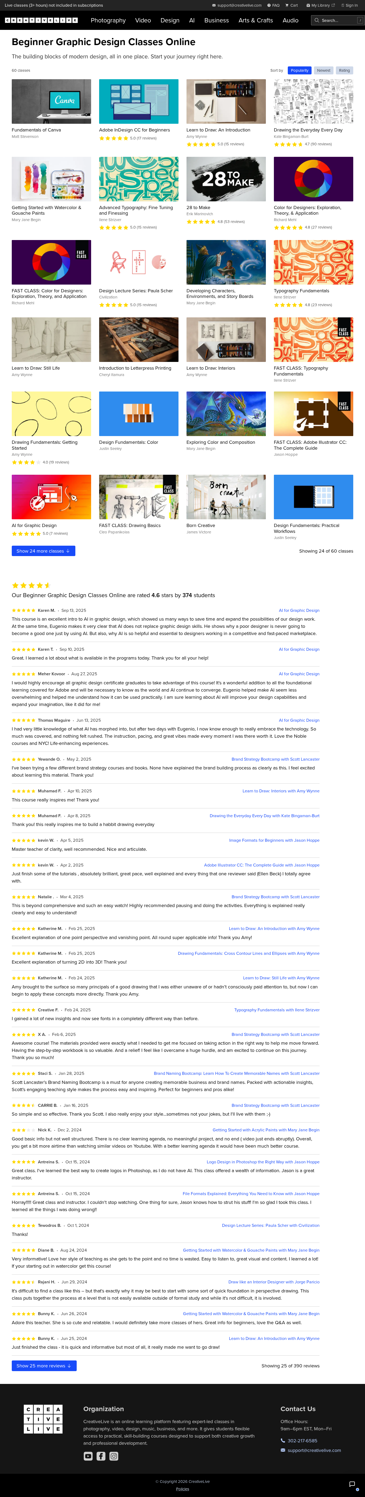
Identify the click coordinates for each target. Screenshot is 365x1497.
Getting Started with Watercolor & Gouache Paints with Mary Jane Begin (251, 1250)
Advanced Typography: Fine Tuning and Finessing (136, 210)
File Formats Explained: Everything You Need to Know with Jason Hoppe (251, 1193)
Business (216, 20)
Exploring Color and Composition (221, 442)
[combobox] (338, 20)
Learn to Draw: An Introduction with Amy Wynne (274, 928)
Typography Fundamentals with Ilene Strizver (277, 1009)
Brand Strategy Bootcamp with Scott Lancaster (276, 759)
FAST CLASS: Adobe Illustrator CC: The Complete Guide (310, 445)
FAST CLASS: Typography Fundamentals (301, 371)
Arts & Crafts (256, 20)
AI (192, 20)
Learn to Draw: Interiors (211, 368)
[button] (352, 1484)
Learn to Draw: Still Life (36, 368)
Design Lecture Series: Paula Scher (136, 290)
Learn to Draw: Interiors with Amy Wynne (281, 790)
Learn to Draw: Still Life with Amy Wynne (281, 977)
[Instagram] (114, 1456)
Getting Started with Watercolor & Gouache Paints (46, 210)
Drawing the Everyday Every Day (308, 129)
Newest (323, 70)
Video (143, 20)
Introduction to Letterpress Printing (135, 368)
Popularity (299, 70)
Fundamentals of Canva (36, 129)
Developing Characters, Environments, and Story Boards (220, 293)
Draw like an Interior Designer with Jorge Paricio (274, 1281)
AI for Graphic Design (34, 525)
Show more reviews (42, 1365)
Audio (290, 20)
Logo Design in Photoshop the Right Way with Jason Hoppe (263, 1161)
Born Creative (201, 525)
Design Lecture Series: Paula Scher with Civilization (271, 1225)
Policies (182, 1489)
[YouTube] (88, 1456)
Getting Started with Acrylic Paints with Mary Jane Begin (266, 1129)
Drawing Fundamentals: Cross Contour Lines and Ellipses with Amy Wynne (249, 953)
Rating (344, 70)
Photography (108, 20)
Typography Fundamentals (301, 290)
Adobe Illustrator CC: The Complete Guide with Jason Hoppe (262, 865)
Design (170, 20)
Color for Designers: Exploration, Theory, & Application (307, 210)
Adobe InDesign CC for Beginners (134, 129)
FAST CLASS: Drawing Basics (130, 525)
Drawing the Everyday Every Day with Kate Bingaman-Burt (265, 815)
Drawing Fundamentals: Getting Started (44, 445)
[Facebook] (101, 1456)
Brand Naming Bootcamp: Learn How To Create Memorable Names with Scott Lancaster (237, 1073)
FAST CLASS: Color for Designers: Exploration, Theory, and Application (49, 293)
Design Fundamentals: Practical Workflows (306, 528)
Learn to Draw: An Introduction (218, 129)
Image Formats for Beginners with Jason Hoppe (274, 840)
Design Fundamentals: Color (128, 442)
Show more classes (41, 551)
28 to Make (198, 207)
